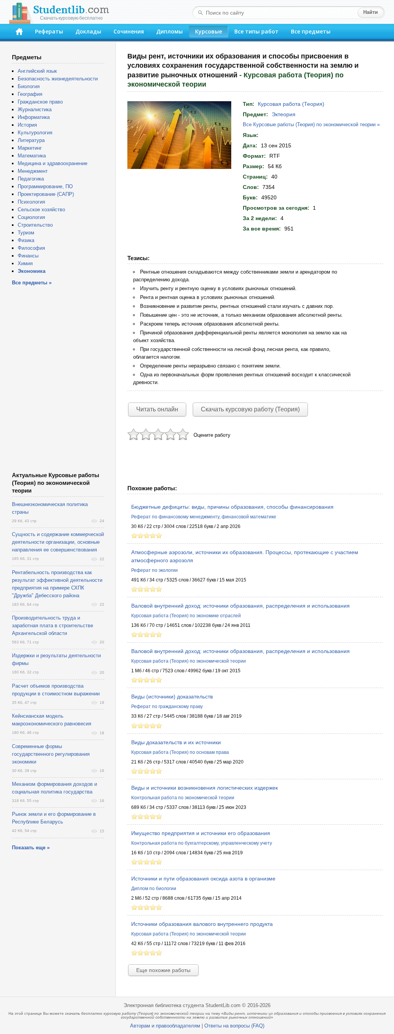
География (30, 94)
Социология (31, 217)
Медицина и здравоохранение (52, 163)
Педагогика (31, 179)
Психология (31, 202)
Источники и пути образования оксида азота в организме (203, 878)
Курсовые (208, 31)
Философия (31, 248)
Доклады (88, 31)
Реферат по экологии (154, 570)
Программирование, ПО (45, 186)
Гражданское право (40, 102)
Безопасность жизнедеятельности (58, 79)
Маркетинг (30, 148)
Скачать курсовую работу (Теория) (250, 409)
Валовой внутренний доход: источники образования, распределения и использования (240, 606)
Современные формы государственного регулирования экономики (51, 754)
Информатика (34, 117)
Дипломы (169, 31)
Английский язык (37, 71)
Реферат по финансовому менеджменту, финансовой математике (203, 517)
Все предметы (311, 31)
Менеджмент (33, 171)
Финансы (28, 256)
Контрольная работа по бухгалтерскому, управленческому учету (201, 843)
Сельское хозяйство (41, 209)
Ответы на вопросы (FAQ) (234, 1026)
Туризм (26, 233)
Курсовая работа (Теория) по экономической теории (188, 661)
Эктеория (284, 114)
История (27, 125)
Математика (32, 156)
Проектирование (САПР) (46, 194)
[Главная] (19, 31)
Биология (29, 86)
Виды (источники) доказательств (172, 696)
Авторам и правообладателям (165, 1026)
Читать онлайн (157, 409)
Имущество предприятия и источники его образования (200, 833)
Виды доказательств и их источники (176, 742)
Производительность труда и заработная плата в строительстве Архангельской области (52, 625)
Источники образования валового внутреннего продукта (202, 924)
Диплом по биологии (153, 888)
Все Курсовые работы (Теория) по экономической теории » (311, 124)
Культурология (35, 132)
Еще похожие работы (163, 970)
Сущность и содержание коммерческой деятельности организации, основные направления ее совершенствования (58, 542)
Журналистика (35, 109)
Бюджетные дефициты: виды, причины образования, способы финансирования (232, 507)
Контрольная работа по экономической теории (182, 797)
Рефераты (49, 31)
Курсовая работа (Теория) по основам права (180, 752)
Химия (25, 263)
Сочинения (129, 31)
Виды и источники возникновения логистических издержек (204, 788)
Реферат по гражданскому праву (167, 706)
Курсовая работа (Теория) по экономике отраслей (186, 615)
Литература (31, 140)
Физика (26, 240)
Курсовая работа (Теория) (291, 104)
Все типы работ (256, 31)
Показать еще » (31, 847)
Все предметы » (32, 283)
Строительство (35, 225)
